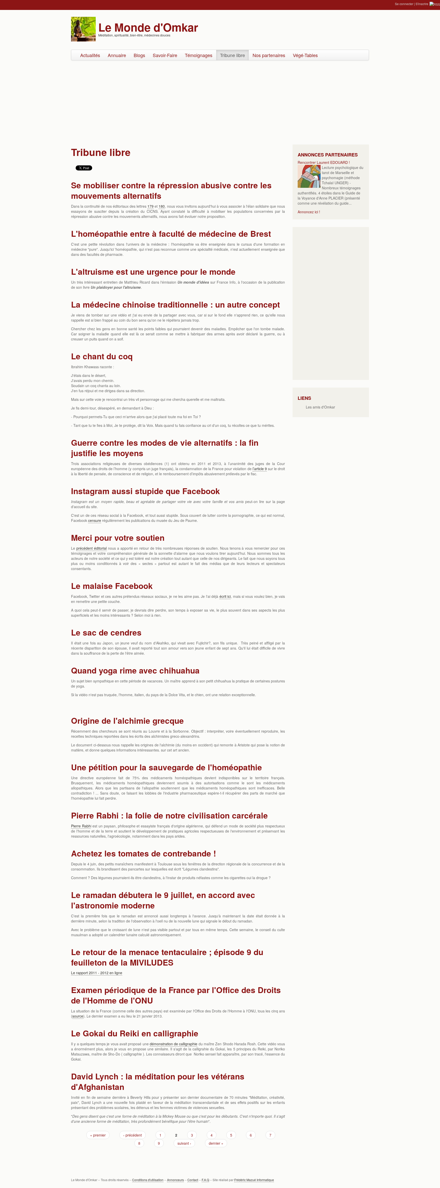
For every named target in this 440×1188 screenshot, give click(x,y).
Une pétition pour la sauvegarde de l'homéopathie (166, 767)
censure (94, 520)
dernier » (216, 1143)
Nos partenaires (269, 55)
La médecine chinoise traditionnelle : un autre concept (175, 304)
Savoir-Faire (165, 55)
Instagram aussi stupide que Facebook (145, 491)
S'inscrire (422, 4)
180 (162, 206)
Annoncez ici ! (309, 211)
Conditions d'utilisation (147, 1180)
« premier (98, 1135)
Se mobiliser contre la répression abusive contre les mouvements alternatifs (171, 190)
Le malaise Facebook (112, 585)
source (77, 1016)
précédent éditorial (91, 548)
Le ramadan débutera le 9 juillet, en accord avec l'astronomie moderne (163, 900)
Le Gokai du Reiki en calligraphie (134, 1033)
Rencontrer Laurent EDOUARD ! (324, 162)
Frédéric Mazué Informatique (254, 1180)
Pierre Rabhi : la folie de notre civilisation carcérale (169, 815)
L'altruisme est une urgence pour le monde (153, 271)
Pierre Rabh (81, 825)
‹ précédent (132, 1135)
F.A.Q (205, 1180)
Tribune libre (232, 55)
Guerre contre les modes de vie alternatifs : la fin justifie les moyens (164, 448)
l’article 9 (260, 468)
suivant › (184, 1143)
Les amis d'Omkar (320, 407)
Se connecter (404, 4)
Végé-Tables (305, 55)
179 (150, 206)
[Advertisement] (220, 101)
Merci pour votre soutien (117, 537)
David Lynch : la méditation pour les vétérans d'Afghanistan (157, 1081)
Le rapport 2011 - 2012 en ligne (96, 972)
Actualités (90, 55)
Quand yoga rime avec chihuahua (135, 670)
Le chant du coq (102, 356)
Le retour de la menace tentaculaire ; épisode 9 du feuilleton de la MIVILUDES (167, 957)
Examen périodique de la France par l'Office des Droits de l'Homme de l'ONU (176, 995)
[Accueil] (83, 28)
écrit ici (225, 596)
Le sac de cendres (106, 632)
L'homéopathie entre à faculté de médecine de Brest (171, 233)
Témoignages (198, 55)
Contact (192, 1180)
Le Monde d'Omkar (148, 27)
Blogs (139, 55)
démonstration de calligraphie (174, 1043)
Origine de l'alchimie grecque (127, 720)
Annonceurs (175, 1180)
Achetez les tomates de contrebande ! (143, 853)
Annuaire (117, 55)
